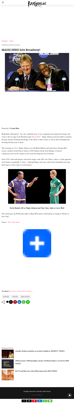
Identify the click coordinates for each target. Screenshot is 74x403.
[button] (24, 401)
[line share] (28, 302)
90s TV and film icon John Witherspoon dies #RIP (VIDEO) (36, 371)
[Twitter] (4, 228)
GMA (16, 148)
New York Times (14, 222)
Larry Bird (15, 296)
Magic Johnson (25, 296)
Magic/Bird (36, 137)
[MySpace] (5, 228)
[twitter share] (7, 302)
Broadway (6, 296)
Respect (11, 41)
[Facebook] (2, 228)
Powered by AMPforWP (37, 395)
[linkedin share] (19, 302)
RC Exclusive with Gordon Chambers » (21, 291)
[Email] (8, 228)
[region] (36, 109)
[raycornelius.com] (37, 3)
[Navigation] (2, 2)
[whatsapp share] (24, 302)
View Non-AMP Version (43, 391)
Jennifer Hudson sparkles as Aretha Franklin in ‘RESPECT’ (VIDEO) (40, 351)
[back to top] (69, 395)
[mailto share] (11, 302)
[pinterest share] (15, 302)
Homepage (4, 41)
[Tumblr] (7, 228)
